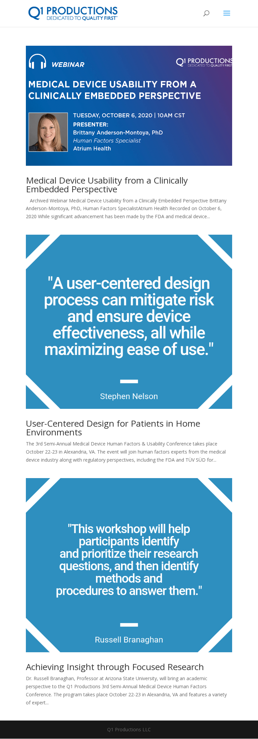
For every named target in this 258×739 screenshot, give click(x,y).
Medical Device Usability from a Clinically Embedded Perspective (107, 184)
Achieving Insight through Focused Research (115, 667)
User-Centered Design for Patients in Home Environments (113, 427)
